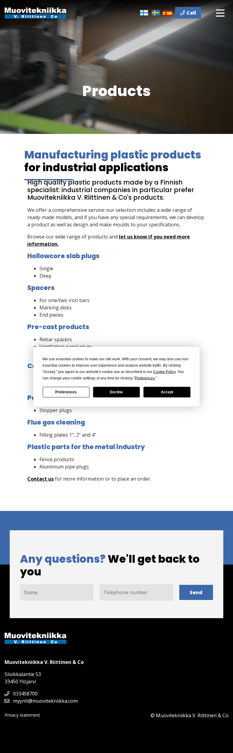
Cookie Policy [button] (164, 371)
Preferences (66, 392)
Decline (116, 392)
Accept (167, 392)
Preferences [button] (145, 378)
